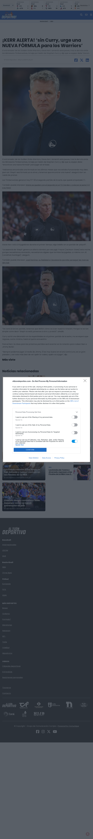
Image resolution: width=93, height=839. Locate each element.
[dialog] (46, 419)
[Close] (86, 381)
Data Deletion (34, 458)
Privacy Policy (59, 458)
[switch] (75, 417)
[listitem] (46, 412)
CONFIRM (30, 450)
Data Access (46, 458)
